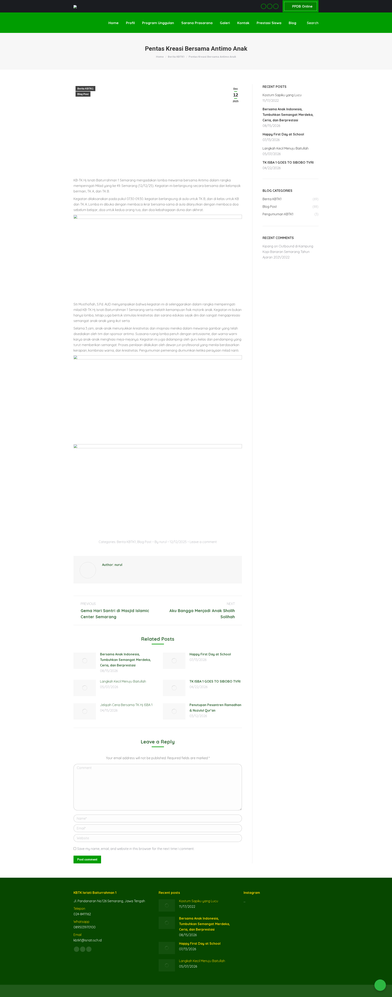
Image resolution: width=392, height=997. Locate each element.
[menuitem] (113, 22)
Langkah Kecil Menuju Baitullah (123, 681)
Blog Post (83, 94)
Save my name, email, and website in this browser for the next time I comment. (135, 849)
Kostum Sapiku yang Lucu (282, 95)
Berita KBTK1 (85, 88)
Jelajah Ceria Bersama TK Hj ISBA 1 (126, 705)
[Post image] (85, 661)
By (161, 542)
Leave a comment (203, 542)
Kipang (268, 246)
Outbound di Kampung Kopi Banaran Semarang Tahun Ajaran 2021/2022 (288, 251)
